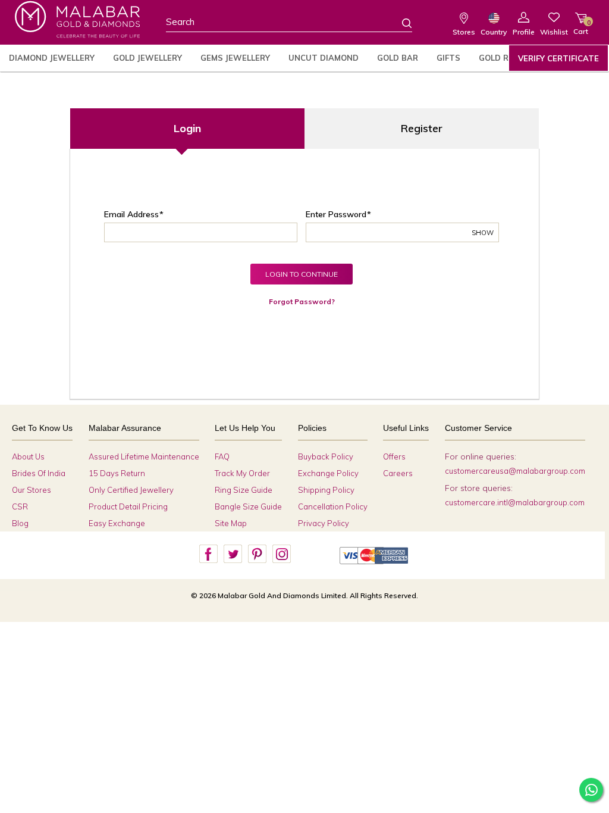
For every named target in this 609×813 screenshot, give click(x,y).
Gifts (448, 57)
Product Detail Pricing (128, 506)
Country (494, 31)
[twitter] (232, 554)
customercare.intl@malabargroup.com (515, 502)
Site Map (231, 523)
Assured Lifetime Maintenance (144, 456)
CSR (20, 506)
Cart (580, 27)
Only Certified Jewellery (131, 490)
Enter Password (336, 214)
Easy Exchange (117, 523)
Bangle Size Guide (248, 506)
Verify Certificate (558, 58)
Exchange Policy (328, 473)
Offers (394, 456)
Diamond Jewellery (52, 57)
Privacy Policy (323, 523)
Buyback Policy (325, 456)
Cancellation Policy (333, 506)
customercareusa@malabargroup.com (515, 471)
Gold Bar (397, 57)
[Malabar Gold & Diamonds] (77, 19)
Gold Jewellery (147, 57)
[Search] (399, 22)
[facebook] (208, 554)
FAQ (222, 456)
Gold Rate (502, 57)
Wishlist (554, 31)
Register (421, 128)
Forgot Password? (302, 301)
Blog (20, 523)
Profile (524, 31)
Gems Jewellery (235, 57)
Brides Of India (38, 473)
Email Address (131, 214)
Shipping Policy (326, 490)
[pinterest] (257, 554)
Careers (398, 473)
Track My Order (242, 473)
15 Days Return (117, 473)
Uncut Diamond (323, 57)
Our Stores (31, 490)
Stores (464, 31)
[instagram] (281, 554)
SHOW (483, 233)
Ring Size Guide (243, 490)
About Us (28, 456)
